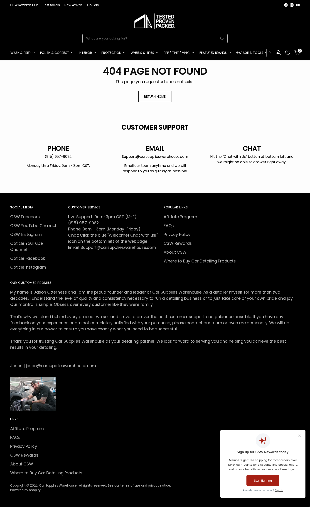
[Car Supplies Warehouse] (155, 20)
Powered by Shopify (25, 490)
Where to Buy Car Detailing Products (200, 261)
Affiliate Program (180, 217)
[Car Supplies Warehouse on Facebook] (286, 5)
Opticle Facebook (27, 258)
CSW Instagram (26, 234)
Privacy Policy (177, 234)
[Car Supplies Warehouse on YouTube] (298, 5)
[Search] (222, 39)
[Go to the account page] (278, 52)
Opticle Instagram (28, 267)
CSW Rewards (178, 243)
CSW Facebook (25, 217)
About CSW (175, 252)
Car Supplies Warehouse (58, 485)
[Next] (270, 52)
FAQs (169, 225)
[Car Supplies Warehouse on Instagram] (292, 5)
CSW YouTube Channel (33, 225)
